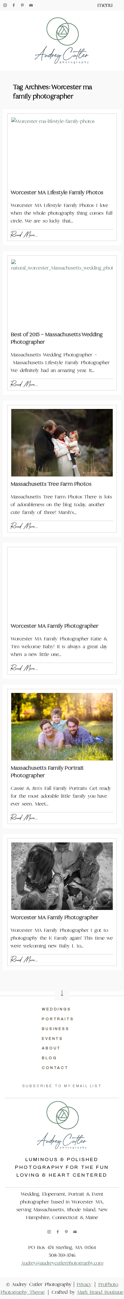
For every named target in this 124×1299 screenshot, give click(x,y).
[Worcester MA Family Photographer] (62, 584)
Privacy (84, 1284)
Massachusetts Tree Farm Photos (51, 484)
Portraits (58, 1019)
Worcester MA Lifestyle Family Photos (57, 192)
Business (55, 1029)
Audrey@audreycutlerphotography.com (62, 1263)
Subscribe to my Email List (62, 1086)
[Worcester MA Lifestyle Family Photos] (62, 151)
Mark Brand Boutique (100, 1292)
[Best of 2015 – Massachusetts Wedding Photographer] (62, 293)
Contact (55, 1068)
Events (52, 1039)
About (51, 1048)
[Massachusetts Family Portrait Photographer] (62, 726)
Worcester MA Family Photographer (55, 626)
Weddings (56, 1009)
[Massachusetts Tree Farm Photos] (62, 442)
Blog (49, 1058)
